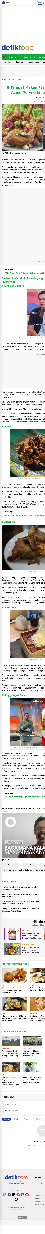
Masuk (40, 2)
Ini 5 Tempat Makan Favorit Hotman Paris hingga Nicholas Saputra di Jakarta (21, 903)
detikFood (6, 80)
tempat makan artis (11, 865)
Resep (18, 57)
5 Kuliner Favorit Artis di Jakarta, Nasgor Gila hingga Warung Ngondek (19, 888)
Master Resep (33, 62)
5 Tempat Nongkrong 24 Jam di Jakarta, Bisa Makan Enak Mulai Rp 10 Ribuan (14, 1018)
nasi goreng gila (9, 870)
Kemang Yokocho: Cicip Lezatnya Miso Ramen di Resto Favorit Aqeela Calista (10, 1081)
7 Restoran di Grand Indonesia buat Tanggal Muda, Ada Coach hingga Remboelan (14, 990)
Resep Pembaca (29, 57)
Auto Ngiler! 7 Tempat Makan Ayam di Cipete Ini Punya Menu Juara (20, 895)
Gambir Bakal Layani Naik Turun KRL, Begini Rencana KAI (32, 1053)
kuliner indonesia (26, 870)
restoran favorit (29, 865)
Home (10, 57)
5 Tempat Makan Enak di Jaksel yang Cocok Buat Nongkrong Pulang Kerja (21, 910)
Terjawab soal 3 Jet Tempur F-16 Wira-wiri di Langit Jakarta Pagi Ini (10, 1054)
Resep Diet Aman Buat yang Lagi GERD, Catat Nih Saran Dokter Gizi (32, 1080)
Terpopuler (8, 62)
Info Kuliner (16, 80)
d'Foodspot (20, 62)
